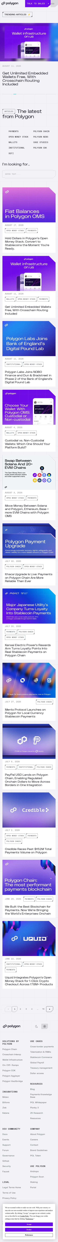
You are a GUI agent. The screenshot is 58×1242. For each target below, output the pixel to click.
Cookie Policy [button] (24, 1216)
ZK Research (36, 1113)
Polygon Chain (9, 1049)
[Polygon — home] (12, 3)
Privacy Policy (9, 1198)
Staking (34, 1182)
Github (5, 1161)
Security (6, 1166)
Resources (35, 1118)
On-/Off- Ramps (10, 1065)
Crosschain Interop (11, 1054)
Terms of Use (9, 1193)
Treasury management (41, 1068)
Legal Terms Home (11, 1187)
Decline (29, 1230)
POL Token (35, 1156)
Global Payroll (37, 1063)
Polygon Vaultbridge (12, 1081)
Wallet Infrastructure (12, 1060)
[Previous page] (8, 1009)
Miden (5, 1097)
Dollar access (37, 1073)
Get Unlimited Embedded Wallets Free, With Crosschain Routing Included (25, 79)
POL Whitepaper (38, 1102)
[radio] (36, 1026)
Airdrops (34, 1171)
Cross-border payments (42, 1047)
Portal (33, 1187)
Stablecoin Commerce (41, 1057)
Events (5, 1140)
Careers (34, 1140)
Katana (5, 1113)
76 (43, 1009)
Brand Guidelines (38, 1150)
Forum (5, 1150)
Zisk (4, 1108)
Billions (6, 1102)
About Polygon (37, 1134)
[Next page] (49, 1009)
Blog (32, 1089)
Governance (8, 1156)
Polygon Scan (37, 1177)
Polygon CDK (9, 1070)
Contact (34, 1145)
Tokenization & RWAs (40, 1052)
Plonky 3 (34, 1108)
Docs (4, 1134)
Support (6, 1145)
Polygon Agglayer (11, 1076)
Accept (29, 1224)
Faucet (5, 1171)
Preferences (29, 1235)
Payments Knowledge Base (41, 1095)
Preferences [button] (29, 1219)
